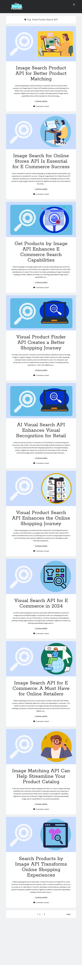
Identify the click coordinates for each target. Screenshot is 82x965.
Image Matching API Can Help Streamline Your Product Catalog (41, 746)
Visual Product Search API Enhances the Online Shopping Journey (41, 488)
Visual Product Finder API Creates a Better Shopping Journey (41, 312)
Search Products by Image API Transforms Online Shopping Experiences (41, 834)
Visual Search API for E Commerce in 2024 (41, 576)
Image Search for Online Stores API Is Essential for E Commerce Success (41, 131)
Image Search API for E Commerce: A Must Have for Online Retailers (41, 658)
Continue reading (41, 101)
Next (68, 914)
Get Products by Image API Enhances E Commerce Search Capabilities (41, 219)
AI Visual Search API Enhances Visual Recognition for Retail (41, 400)
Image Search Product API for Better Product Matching (41, 43)
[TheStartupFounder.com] (16, 9)
